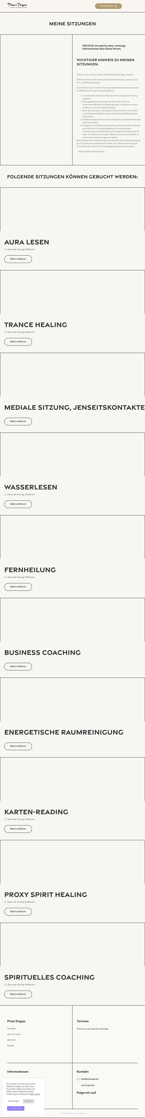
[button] (136, 6)
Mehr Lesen (35, 1094)
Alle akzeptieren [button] (16, 1108)
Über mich (11, 1040)
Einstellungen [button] (13, 1101)
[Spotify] (108, 1099)
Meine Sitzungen (14, 1034)
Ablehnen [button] (29, 1101)
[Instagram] (79, 1099)
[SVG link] (17, 5)
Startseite (11, 1029)
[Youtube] (101, 1099)
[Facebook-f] (86, 1099)
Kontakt (10, 1046)
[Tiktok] (93, 1099)
